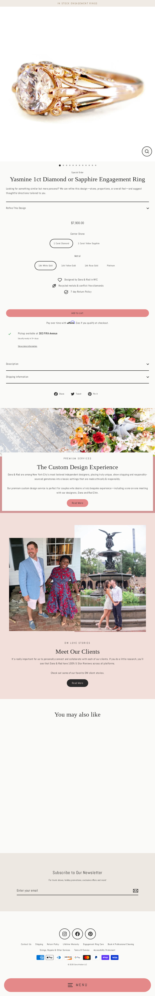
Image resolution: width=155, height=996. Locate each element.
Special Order (77, 172)
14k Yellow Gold (68, 265)
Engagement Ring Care (93, 944)
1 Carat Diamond (61, 243)
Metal (77, 256)
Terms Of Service (82, 950)
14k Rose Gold (91, 265)
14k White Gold (45, 265)
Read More (77, 503)
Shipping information (17, 376)
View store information (27, 346)
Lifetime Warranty (71, 944)
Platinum (111, 265)
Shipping (39, 944)
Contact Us (26, 944)
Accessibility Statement (104, 950)
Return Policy (53, 944)
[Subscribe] (135, 890)
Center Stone (77, 233)
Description (12, 364)
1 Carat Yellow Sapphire (88, 243)
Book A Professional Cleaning (121, 944)
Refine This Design (16, 208)
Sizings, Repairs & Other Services (55, 950)
